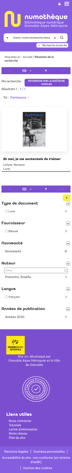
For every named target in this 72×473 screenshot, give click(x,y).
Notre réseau (18, 433)
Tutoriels (15, 425)
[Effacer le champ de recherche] (54, 37)
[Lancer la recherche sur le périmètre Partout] (62, 37)
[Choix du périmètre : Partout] (7, 37)
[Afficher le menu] (66, 3)
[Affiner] (46, 70)
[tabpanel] (36, 194)
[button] (36, 251)
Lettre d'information (23, 429)
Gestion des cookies (37, 468)
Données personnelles (49, 451)
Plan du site (17, 438)
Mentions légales (16, 451)
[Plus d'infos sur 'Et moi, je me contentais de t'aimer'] (36, 129)
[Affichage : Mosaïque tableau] (28, 70)
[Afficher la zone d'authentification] (59, 4)
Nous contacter (20, 421)
